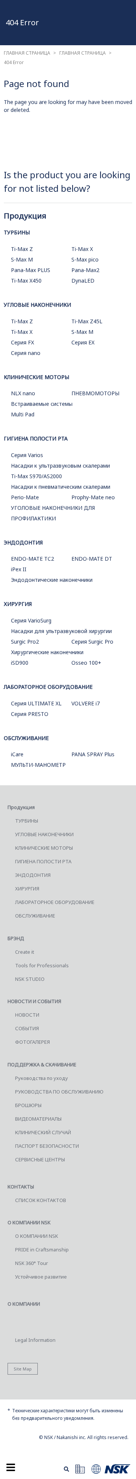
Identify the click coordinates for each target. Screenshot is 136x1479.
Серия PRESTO (29, 713)
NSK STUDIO (30, 979)
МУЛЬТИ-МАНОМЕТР (38, 764)
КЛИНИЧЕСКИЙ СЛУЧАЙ (43, 1132)
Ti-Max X (82, 248)
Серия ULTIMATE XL (36, 703)
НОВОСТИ (27, 1014)
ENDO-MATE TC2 (32, 558)
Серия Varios (27, 455)
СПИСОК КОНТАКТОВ (40, 1200)
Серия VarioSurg (31, 620)
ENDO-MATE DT (91, 558)
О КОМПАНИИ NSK (36, 1236)
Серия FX (22, 342)
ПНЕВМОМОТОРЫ (95, 393)
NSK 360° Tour (31, 1263)
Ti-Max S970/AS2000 (36, 476)
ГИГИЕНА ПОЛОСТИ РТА (36, 438)
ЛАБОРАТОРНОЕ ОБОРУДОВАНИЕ (48, 686)
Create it (24, 951)
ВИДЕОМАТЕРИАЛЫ (38, 1118)
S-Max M (22, 259)
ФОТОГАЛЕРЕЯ (32, 1042)
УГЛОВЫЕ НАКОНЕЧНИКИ (37, 304)
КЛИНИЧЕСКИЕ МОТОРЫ (36, 377)
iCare (17, 754)
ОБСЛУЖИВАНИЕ (26, 738)
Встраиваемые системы (42, 403)
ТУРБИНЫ (17, 232)
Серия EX (82, 342)
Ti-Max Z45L (86, 321)
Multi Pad (22, 414)
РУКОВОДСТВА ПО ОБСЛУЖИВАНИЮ (59, 1091)
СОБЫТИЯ (27, 1028)
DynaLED (82, 280)
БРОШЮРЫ (28, 1105)
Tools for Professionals (42, 965)
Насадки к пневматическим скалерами (60, 486)
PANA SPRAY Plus (92, 754)
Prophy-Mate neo (93, 497)
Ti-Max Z (22, 248)
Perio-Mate (25, 497)
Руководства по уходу (41, 1078)
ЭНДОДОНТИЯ (23, 542)
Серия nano (25, 352)
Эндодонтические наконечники (52, 579)
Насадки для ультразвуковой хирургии (61, 631)
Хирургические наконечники (47, 652)
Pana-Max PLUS (30, 270)
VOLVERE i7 (85, 703)
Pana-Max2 (85, 270)
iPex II (18, 569)
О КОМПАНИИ (24, 1303)
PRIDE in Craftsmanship (42, 1249)
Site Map (23, 1369)
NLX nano (23, 393)
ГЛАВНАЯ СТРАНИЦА (27, 53)
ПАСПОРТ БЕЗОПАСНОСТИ (47, 1146)
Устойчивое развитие (41, 1276)
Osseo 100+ (86, 662)
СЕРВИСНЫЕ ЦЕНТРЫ (40, 1159)
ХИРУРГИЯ (18, 603)
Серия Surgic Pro (92, 641)
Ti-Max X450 (26, 280)
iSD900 (19, 662)
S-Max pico (85, 259)
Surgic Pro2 (25, 641)
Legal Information (35, 1340)
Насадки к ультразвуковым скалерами (60, 465)
